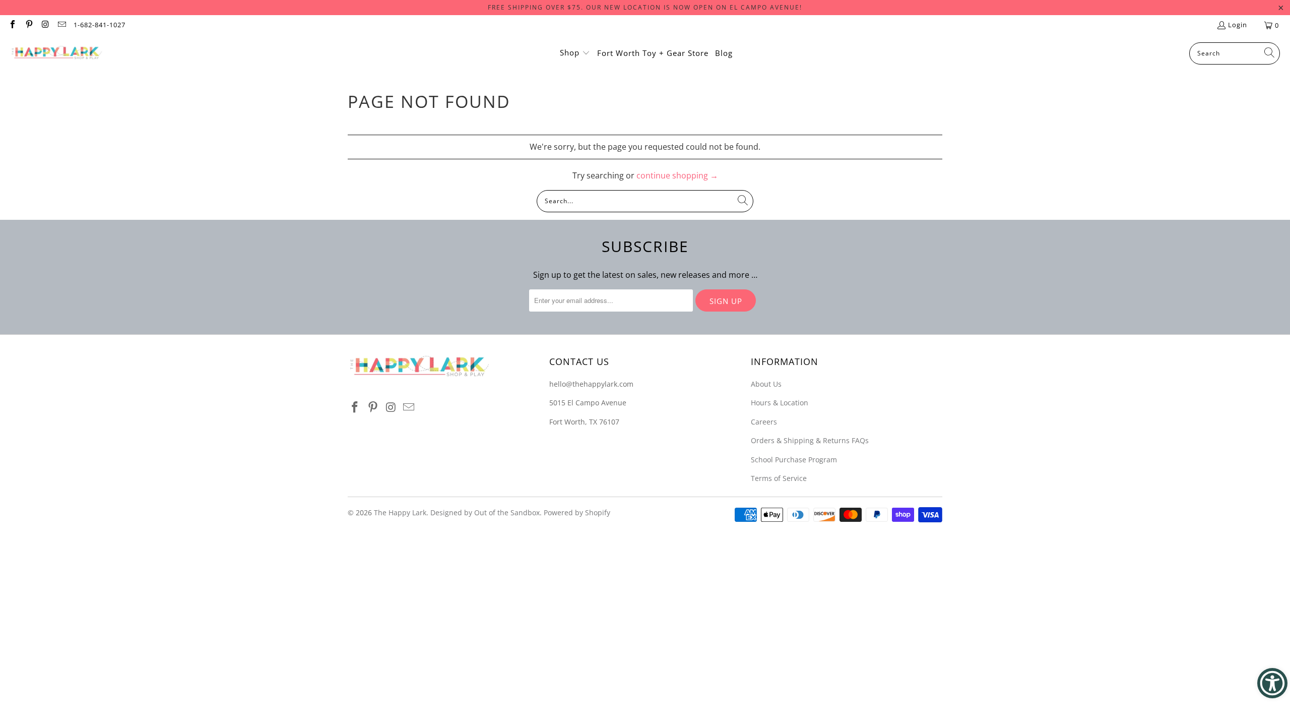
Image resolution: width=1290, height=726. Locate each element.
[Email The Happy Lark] (61, 25)
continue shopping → (677, 175)
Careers (764, 422)
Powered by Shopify (577, 512)
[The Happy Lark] (56, 53)
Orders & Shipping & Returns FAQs (810, 440)
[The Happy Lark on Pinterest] (28, 25)
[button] (575, 53)
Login (1237, 24)
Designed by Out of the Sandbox (485, 512)
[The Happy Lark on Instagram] (44, 25)
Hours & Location (779, 402)
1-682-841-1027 (99, 24)
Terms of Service (779, 478)
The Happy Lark (400, 512)
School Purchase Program (794, 459)
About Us (766, 384)
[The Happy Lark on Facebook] (12, 25)
